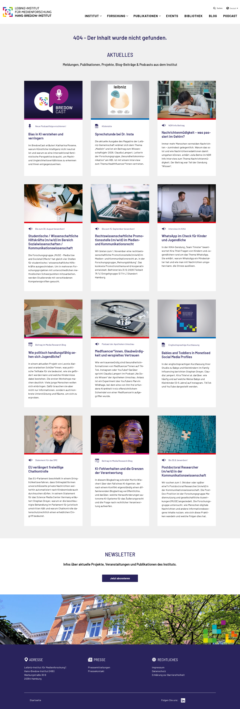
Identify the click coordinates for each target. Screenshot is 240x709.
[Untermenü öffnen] (101, 16)
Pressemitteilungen (99, 667)
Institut (92, 16)
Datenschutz (159, 671)
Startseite (35, 700)
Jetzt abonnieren (120, 578)
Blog (213, 16)
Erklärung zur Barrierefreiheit (168, 674)
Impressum (158, 667)
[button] (231, 8)
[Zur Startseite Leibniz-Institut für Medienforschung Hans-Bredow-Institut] (27, 15)
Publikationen (145, 16)
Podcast (230, 16)
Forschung (116, 16)
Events (172, 16)
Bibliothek (193, 16)
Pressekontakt (96, 671)
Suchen (219, 8)
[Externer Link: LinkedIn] (183, 700)
